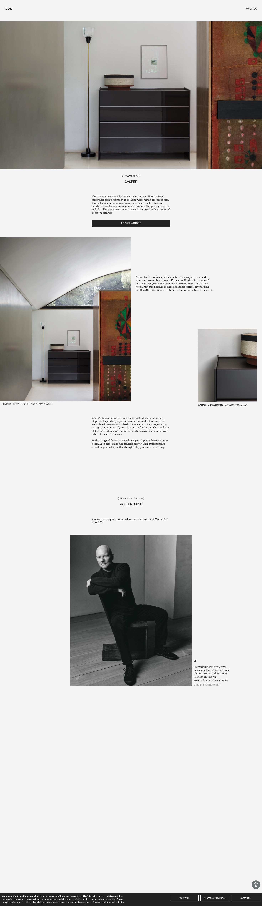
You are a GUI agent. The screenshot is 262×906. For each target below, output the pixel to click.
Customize (245, 898)
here (44, 902)
